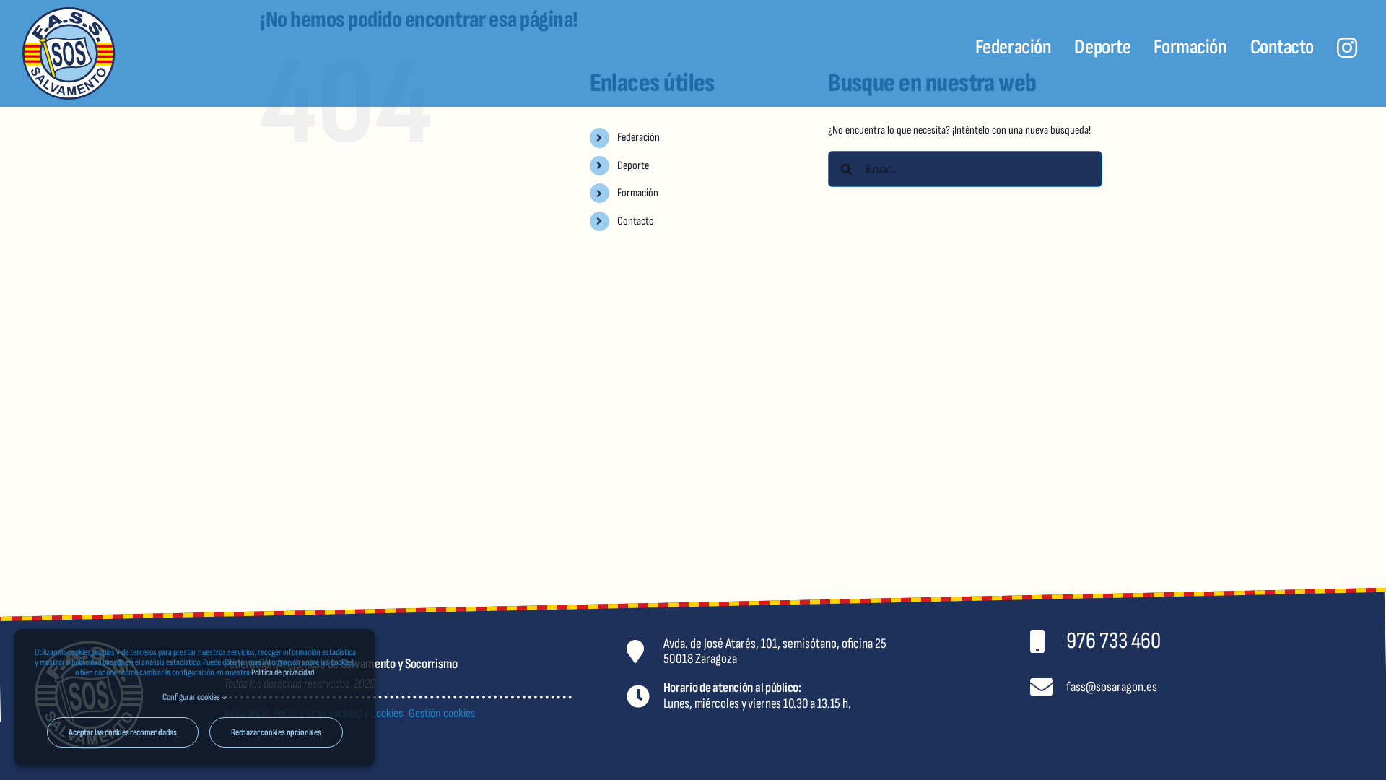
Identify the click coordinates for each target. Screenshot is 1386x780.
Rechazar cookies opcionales (276, 732)
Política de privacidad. (283, 672)
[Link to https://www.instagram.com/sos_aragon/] (1347, 47)
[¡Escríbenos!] (1222, 687)
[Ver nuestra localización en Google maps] (819, 651)
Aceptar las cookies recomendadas (123, 732)
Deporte (633, 166)
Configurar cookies (192, 697)
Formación (637, 193)
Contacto (635, 221)
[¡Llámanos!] (1222, 641)
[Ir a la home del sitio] (135, 53)
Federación (638, 137)
